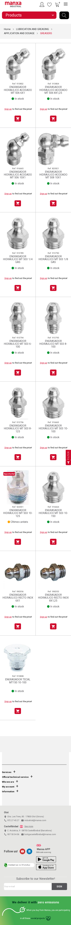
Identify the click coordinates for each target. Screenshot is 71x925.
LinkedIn (29, 851)
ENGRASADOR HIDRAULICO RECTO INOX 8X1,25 (53, 597)
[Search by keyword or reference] (64, 15)
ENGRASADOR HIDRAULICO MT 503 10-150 (53, 513)
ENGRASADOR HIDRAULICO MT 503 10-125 (18, 513)
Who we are (8, 782)
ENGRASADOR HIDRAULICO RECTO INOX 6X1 (17, 597)
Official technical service (15, 777)
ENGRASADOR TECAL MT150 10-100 (17, 681)
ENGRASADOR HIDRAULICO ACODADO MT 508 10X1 (53, 174)
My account (8, 786)
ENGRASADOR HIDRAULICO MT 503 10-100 (53, 428)
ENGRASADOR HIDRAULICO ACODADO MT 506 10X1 (18, 174)
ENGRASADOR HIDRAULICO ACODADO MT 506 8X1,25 (53, 90)
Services (6, 772)
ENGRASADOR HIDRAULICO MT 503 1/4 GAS (18, 259)
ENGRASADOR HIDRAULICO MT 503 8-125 (18, 428)
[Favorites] (49, 4)
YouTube (22, 851)
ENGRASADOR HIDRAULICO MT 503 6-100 (18, 344)
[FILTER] (68, 462)
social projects (38, 918)
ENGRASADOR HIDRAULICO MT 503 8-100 (53, 344)
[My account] (42, 4)
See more (28, 826)
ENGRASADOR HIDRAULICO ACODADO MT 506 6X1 (18, 90)
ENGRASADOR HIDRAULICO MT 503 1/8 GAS (53, 259)
